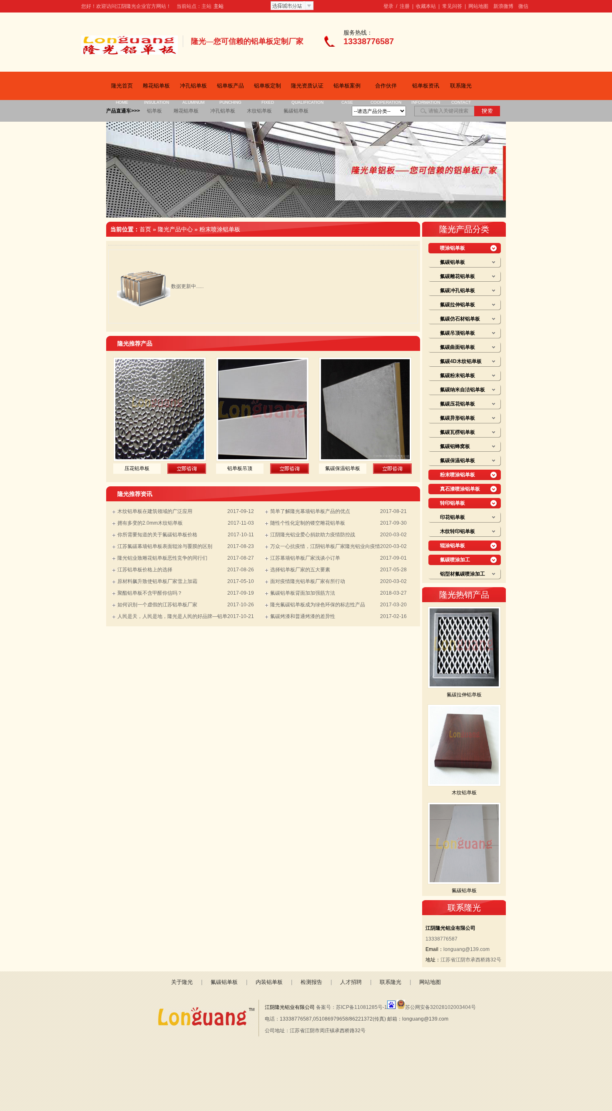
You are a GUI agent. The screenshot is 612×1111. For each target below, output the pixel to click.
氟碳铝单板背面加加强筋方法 (302, 593)
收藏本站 (426, 6)
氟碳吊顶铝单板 (457, 333)
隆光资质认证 (307, 91)
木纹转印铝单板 (457, 531)
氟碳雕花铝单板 (457, 276)
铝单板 (154, 111)
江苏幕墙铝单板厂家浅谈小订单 (305, 558)
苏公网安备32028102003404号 (440, 1007)
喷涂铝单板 (452, 248)
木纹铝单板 (259, 111)
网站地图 (478, 6)
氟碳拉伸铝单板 (457, 305)
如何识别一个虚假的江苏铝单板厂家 (157, 605)
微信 (523, 6)
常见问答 (452, 6)
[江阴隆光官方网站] (206, 1021)
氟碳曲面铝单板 (457, 347)
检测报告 (311, 982)
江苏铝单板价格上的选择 (144, 570)
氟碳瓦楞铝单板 (457, 432)
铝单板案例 (347, 91)
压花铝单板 (136, 468)
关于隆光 (182, 982)
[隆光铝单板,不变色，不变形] (306, 170)
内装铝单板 (269, 982)
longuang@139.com (466, 949)
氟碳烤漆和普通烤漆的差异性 (302, 616)
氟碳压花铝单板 (457, 404)
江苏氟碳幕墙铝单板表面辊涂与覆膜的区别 (164, 546)
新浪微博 (503, 6)
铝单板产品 (230, 91)
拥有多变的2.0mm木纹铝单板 (150, 523)
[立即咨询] (186, 468)
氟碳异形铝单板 (457, 418)
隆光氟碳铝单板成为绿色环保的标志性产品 (317, 605)
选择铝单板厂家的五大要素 (300, 570)
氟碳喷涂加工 (455, 560)
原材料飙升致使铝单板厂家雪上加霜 (157, 581)
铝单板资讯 (425, 91)
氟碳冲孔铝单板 (457, 290)
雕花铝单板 (156, 91)
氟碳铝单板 (296, 111)
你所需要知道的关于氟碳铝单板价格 (157, 535)
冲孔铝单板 (193, 91)
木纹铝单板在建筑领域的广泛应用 (154, 511)
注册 (405, 6)
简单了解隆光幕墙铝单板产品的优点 (310, 511)
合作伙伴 (386, 91)
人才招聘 (351, 982)
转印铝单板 (452, 503)
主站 (219, 6)
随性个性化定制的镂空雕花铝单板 (307, 523)
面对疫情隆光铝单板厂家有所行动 (307, 581)
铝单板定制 (267, 91)
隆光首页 (122, 91)
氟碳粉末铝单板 (457, 375)
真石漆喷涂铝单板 (460, 489)
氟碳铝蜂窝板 (455, 446)
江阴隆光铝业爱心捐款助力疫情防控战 (312, 535)
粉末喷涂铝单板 (219, 229)
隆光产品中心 (175, 229)
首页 (145, 229)
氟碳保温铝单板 (342, 468)
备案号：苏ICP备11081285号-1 (351, 1007)
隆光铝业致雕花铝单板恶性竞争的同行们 (162, 558)
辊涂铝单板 (452, 545)
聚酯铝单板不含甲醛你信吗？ (149, 593)
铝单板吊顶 (239, 468)
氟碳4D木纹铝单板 (461, 361)
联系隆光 (461, 91)
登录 (388, 6)
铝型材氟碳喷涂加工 (462, 574)
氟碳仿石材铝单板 (460, 319)
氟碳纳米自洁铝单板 (462, 390)
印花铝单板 (452, 517)
